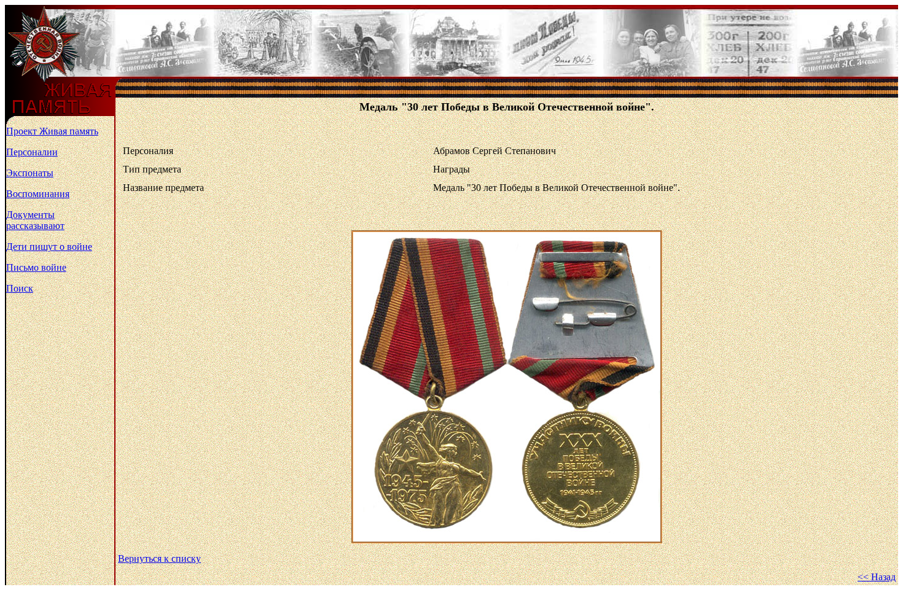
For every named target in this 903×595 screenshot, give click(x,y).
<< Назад (877, 577)
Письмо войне (36, 267)
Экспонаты (29, 173)
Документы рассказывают (35, 220)
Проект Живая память (52, 131)
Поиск (19, 288)
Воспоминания (37, 194)
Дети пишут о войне (49, 246)
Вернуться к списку (159, 558)
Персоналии (32, 152)
